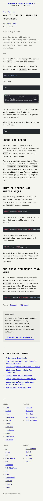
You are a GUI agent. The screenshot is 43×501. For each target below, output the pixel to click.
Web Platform (11, 468)
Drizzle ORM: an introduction (19, 376)
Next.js (9, 481)
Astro (8, 452)
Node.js (9, 484)
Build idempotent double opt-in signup (23, 367)
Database (11, 12)
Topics (8, 420)
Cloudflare (10, 458)
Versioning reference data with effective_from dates (19, 383)
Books (8, 424)
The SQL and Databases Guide (18, 387)
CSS (7, 462)
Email (28, 462)
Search (8, 411)
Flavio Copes (11, 24)
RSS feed (9, 440)
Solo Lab (29, 414)
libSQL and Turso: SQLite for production (19, 371)
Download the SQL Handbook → (19, 337)
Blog (7, 408)
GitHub (28, 452)
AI (6, 449)
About (8, 433)
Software (9, 427)
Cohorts (29, 408)
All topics (24, 305)
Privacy (29, 458)
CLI (7, 455)
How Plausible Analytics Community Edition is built (21, 362)
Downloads (10, 430)
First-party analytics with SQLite (21, 379)
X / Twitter (31, 449)
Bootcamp (29, 411)
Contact (29, 455)
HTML (7, 474)
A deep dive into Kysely (16, 358)
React (8, 487)
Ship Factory (31, 417)
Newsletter (10, 436)
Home (4, 12)
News (7, 414)
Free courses (31, 420)
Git (7, 471)
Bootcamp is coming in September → (21, 3)
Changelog (10, 417)
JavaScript (10, 478)
